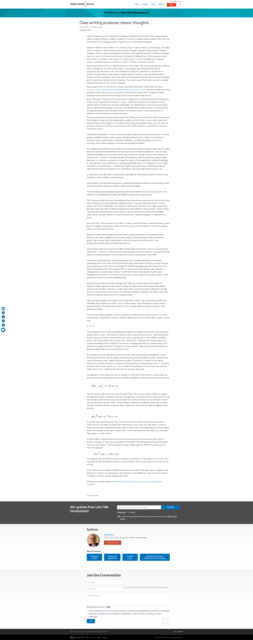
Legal (71, 631)
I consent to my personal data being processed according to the (148, 517)
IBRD (87, 637)
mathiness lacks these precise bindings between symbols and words (116, 89)
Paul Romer (84, 27)
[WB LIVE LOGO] (171, 5)
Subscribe (170, 507)
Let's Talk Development (134, 13)
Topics (153, 4)
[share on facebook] (3, 312)
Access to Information (90, 631)
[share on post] (3, 316)
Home (136, 4)
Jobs (99, 631)
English (89, 30)
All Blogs (144, 4)
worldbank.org (175, 1)
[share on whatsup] (3, 325)
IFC (95, 637)
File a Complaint (178, 631)
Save (90, 621)
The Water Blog (130, 557)
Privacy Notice (108, 611)
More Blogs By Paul (112, 543)
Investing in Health (94, 557)
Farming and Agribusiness (112, 557)
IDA (91, 637)
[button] (180, 5)
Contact (161, 4)
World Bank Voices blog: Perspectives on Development (154, 557)
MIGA (99, 637)
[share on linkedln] (3, 321)
